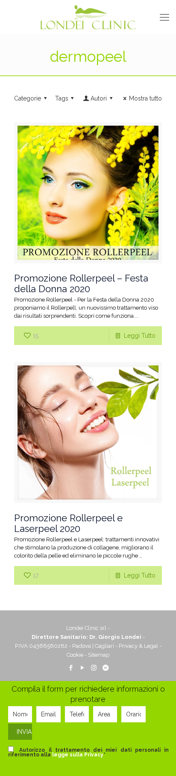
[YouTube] (82, 668)
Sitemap (98, 655)
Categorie (27, 98)
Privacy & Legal (138, 646)
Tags (61, 98)
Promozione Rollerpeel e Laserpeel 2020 (68, 523)
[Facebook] (70, 668)
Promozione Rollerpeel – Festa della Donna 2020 (81, 283)
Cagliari (104, 646)
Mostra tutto (145, 98)
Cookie (75, 655)
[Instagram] (93, 668)
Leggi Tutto (139, 335)
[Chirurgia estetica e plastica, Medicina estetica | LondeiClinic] (88, 17)
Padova (81, 646)
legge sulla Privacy (77, 755)
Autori (99, 98)
